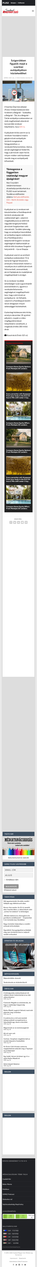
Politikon (6, 1189)
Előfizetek (21, 3)
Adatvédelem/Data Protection (18, 1261)
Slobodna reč (7, 1199)
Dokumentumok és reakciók (18, 858)
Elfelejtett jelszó (10, 890)
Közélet (22, 78)
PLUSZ (6, 3)
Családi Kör (7, 1179)
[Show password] (30, 875)
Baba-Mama (7, 1184)
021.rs (22, 127)
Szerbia (28, 78)
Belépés (13, 3)
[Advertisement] (18, 35)
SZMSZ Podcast (8, 1194)
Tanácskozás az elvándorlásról (15, 982)
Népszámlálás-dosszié (12, 978)
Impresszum (13, 1258)
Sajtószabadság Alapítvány (13, 1204)
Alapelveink (22, 1258)
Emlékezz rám (12, 879)
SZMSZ (6, 78)
